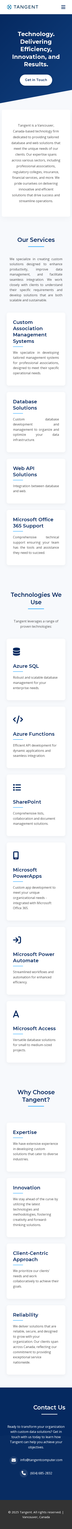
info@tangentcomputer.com (41, 1460)
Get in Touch (36, 80)
